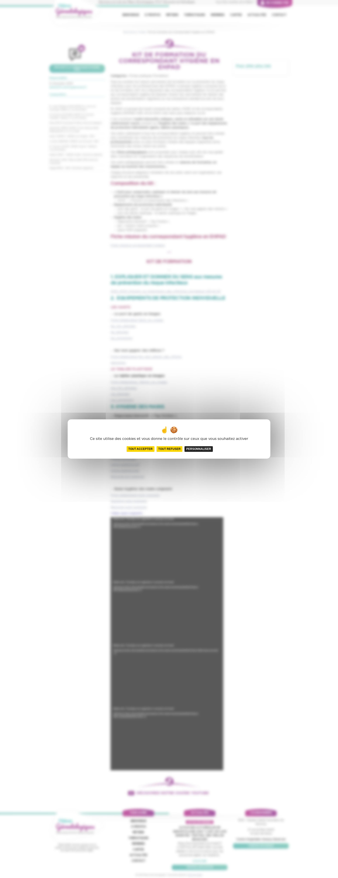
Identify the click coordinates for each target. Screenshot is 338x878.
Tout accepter (140, 448)
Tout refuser (169, 448)
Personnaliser (198, 448)
